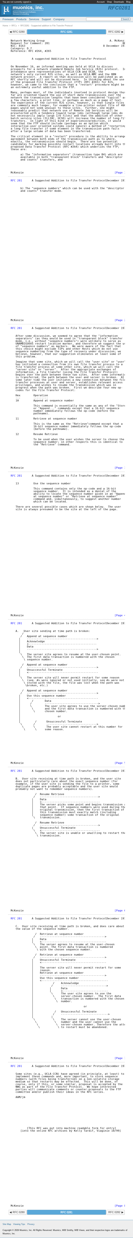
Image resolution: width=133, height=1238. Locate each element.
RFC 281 (16, 180)
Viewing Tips (19, 1224)
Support (46, 19)
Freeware (8, 19)
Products (21, 19)
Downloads (119, 2)
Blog (128, 2)
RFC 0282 (114, 31)
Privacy (31, 1224)
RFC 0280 (19, 31)
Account (101, 2)
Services (34, 19)
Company (59, 19)
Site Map (7, 1224)
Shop (109, 2)
